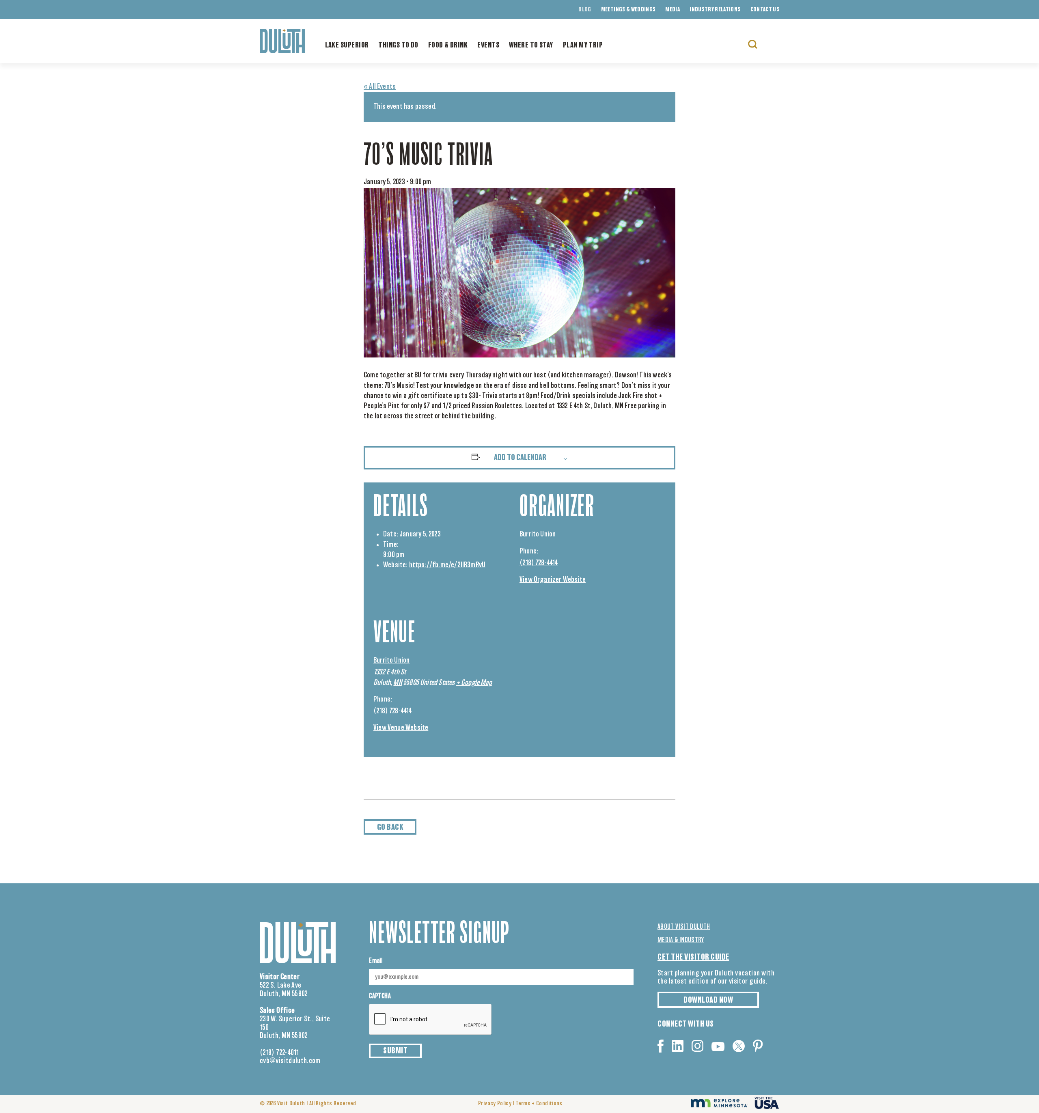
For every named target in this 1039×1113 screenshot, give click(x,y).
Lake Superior (347, 45)
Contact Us (765, 10)
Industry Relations (715, 10)
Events (488, 45)
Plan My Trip (583, 45)
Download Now (708, 1000)
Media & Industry (680, 940)
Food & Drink (448, 45)
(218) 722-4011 (279, 1053)
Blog (584, 10)
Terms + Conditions (538, 1104)
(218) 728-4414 (539, 563)
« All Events (380, 86)
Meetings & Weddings (628, 10)
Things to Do (398, 45)
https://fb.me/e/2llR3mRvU (447, 565)
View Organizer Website (553, 579)
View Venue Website (400, 728)
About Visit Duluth (683, 927)
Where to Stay (531, 45)
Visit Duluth (291, 1104)
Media (672, 10)
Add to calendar (520, 458)
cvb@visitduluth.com (290, 1061)
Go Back (390, 827)
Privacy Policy (494, 1104)
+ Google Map (474, 683)
